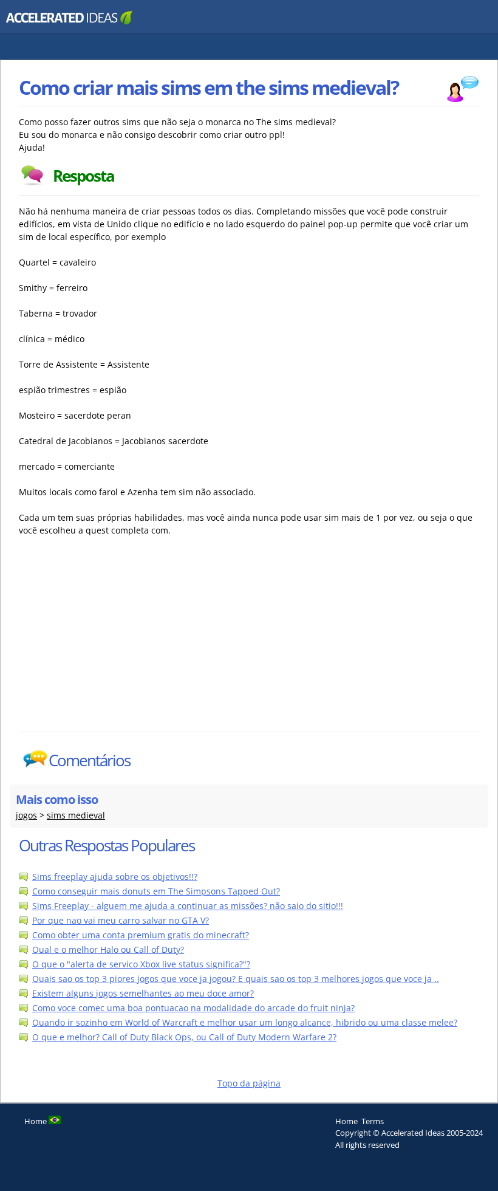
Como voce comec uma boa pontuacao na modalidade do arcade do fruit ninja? (193, 1008)
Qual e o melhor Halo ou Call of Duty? (108, 949)
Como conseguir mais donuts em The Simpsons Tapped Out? (156, 891)
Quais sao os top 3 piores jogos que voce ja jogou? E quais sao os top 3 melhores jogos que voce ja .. (235, 978)
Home (346, 1121)
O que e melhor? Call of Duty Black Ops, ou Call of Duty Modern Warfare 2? (184, 1037)
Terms (372, 1121)
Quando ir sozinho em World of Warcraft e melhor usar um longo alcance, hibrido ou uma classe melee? (244, 1022)
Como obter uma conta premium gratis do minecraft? (140, 935)
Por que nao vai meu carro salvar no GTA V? (120, 920)
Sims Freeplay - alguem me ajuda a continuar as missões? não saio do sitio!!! (187, 905)
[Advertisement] (125, 640)
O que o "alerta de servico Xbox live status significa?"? (141, 964)
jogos (26, 815)
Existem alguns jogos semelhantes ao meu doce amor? (143, 993)
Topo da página (249, 1083)
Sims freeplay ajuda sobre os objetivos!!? (114, 876)
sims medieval (76, 815)
